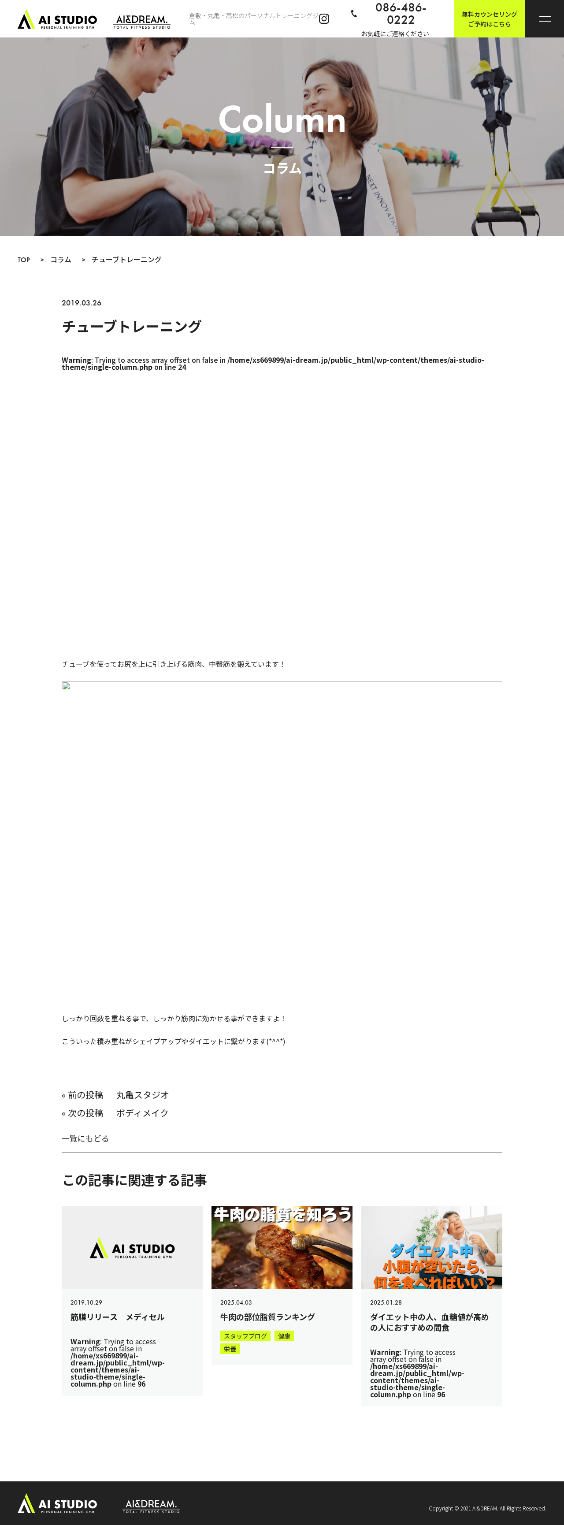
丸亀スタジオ (142, 1094)
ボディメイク (142, 1112)
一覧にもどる (85, 1138)
